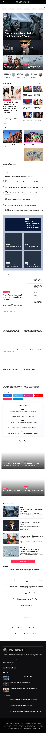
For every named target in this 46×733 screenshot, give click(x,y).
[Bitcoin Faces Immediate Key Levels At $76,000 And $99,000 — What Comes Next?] (32, 257)
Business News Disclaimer (12, 728)
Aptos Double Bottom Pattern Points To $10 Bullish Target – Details (13, 265)
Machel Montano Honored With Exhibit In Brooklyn (21, 76)
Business (6, 180)
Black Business (7, 99)
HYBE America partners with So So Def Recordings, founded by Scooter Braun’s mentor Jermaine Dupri (26, 616)
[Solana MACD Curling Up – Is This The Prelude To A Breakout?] (13, 239)
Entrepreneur (15, 725)
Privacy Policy (41, 726)
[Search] (42, 2)
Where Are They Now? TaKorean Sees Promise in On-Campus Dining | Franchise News (24, 210)
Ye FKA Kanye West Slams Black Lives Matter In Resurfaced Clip (11, 464)
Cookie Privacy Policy (27, 728)
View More (40, 83)
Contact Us (20, 728)
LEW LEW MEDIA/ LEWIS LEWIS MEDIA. (26, 574)
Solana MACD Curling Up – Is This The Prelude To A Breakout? (13, 247)
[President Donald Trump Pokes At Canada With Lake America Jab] (33, 62)
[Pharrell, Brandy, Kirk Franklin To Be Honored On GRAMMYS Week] (12, 154)
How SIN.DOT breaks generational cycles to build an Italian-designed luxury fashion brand (26, 570)
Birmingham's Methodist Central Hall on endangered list (12, 145)
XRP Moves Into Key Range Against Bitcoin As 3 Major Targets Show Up (21, 205)
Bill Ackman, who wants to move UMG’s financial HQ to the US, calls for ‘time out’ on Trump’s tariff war (26, 605)
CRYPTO (6, 203)
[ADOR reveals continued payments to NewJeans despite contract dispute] (33, 378)
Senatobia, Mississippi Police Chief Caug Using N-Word (19, 34)
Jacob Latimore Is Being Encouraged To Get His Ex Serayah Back (12, 67)
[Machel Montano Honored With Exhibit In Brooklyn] (27, 75)
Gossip (6, 30)
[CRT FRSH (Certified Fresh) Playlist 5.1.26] (12, 483)
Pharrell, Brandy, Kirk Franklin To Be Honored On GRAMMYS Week (10, 163)
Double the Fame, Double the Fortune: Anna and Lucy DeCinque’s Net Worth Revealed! (22, 193)
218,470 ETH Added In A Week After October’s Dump (31, 247)
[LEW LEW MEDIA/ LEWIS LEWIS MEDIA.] (6, 575)
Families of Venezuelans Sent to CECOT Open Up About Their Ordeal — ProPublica (33, 490)
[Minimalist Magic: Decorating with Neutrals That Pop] (30, 302)
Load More (22, 561)
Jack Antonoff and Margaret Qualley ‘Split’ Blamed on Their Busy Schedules (38, 286)
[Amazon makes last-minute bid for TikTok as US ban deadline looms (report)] (12, 360)
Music (5, 726)
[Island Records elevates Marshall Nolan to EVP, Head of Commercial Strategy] (12, 378)
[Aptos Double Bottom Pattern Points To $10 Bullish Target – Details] (13, 257)
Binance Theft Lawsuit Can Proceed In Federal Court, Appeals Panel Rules (32, 224)
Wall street (35, 726)
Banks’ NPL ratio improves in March (32, 163)
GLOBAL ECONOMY (39, 725)
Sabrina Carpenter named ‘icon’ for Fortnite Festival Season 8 (10, 350)
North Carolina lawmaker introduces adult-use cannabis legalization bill (21, 181)
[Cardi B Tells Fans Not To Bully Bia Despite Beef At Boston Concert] (38, 89)
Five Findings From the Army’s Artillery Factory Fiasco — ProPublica (23, 433)
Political (35, 119)
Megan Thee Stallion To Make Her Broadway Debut (21, 705)
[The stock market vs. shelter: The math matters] (30, 294)
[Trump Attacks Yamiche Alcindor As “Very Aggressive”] (27, 89)
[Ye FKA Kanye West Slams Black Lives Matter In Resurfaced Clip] (12, 456)
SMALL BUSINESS (20, 723)
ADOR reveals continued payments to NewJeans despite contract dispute (32, 387)
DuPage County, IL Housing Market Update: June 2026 (38, 279)
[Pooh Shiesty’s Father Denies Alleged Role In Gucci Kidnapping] (6, 701)
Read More (5, 123)
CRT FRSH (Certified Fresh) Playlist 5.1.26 (12, 491)
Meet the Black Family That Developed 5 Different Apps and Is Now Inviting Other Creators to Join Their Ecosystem (10, 107)
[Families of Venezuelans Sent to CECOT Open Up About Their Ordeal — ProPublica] (34, 483)
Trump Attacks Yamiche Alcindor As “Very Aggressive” (27, 95)
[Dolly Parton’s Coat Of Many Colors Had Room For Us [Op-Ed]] (13, 75)
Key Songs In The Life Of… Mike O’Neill (32, 349)
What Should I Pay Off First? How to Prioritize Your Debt (17, 199)
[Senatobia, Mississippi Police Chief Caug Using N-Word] (23, 26)
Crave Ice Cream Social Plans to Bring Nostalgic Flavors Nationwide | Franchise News (24, 187)
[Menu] (3, 2)
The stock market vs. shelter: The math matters (38, 294)
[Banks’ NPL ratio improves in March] (33, 154)
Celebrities (40, 723)
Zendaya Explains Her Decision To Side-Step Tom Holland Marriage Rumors (37, 109)
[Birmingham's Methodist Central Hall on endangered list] (12, 136)
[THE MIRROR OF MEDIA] (23, 2)
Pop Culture (7, 49)
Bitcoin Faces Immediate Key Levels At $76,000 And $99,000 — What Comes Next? (32, 265)
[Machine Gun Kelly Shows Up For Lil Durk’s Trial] (23, 47)
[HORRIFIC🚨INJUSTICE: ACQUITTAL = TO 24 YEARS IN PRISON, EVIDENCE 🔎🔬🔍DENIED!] (6, 581)
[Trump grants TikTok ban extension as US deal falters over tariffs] (33, 360)
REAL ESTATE (6, 292)
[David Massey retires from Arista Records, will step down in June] (6, 635)
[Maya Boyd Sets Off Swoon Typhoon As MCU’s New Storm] (40, 75)
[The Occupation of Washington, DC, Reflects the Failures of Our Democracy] (6, 713)
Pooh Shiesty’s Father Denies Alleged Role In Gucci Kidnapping (23, 699)
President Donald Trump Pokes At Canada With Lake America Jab (32, 67)
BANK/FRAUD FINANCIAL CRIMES (30, 723)
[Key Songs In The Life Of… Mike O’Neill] (33, 341)
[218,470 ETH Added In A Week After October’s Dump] (32, 239)
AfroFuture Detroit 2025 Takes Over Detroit (33, 144)
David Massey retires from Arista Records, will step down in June (26, 633)
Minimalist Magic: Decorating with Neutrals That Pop (38, 301)
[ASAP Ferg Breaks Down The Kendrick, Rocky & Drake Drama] (27, 102)
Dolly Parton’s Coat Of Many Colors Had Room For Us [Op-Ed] (7, 76)
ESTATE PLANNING (22, 725)
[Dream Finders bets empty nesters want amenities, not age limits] (14, 284)
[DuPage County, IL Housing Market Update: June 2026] (30, 280)
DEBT (6, 191)
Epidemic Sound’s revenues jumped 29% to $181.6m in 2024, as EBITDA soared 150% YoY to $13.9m (26, 587)
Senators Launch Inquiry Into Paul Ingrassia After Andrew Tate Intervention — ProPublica (37, 122)
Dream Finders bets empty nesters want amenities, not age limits (13, 297)
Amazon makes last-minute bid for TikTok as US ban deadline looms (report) (12, 369)
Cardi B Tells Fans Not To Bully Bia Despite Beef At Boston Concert (37, 95)
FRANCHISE (7, 209)
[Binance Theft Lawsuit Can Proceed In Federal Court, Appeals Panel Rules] (14, 224)
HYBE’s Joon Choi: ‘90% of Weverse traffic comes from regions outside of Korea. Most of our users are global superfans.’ (33, 330)
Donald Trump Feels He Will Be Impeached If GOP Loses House (27, 122)
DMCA (39, 728)
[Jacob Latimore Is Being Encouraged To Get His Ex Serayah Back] (13, 62)
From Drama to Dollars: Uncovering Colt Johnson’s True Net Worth (19, 176)
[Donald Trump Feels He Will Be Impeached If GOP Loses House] (27, 115)
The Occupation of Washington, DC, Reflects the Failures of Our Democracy (26, 711)
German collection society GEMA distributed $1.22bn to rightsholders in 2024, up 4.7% (26, 593)
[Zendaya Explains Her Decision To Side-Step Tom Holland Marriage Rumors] (38, 102)
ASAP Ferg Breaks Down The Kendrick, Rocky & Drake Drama (27, 109)
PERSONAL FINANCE (28, 726)
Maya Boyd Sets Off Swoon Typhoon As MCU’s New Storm (34, 76)
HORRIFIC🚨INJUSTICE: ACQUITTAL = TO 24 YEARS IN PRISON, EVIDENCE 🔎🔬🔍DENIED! (26, 580)
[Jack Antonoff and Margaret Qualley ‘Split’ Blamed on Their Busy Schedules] (30, 287)
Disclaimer (34, 728)
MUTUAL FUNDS (10, 726)
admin (5, 114)
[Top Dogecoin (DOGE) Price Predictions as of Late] (34, 456)
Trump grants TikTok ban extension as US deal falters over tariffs (33, 369)
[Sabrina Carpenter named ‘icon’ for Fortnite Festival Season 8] (12, 341)
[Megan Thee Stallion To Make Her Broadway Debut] (6, 707)
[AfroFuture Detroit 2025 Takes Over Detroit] (33, 136)
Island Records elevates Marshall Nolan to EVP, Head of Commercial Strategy (12, 387)
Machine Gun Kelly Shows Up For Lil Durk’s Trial (17, 52)
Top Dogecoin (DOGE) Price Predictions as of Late (31, 464)
